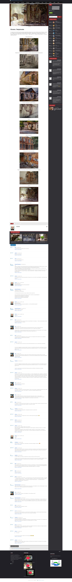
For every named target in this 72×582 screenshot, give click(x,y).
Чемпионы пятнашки (57, 33)
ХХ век (32, 2)
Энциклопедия (37, 2)
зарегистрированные (16, 548)
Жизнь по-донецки (57, 27)
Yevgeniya (16, 360)
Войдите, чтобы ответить (18, 249)
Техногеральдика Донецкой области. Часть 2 (58, 23)
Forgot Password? (53, 14)
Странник (16, 517)
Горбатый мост (57, 56)
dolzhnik (16, 447)
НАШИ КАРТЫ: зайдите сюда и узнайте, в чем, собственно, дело (57, 109)
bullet (15, 470)
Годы (42, 2)
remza (15, 258)
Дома (54, 2)
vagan (15, 505)
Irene (15, 326)
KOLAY (16, 476)
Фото (46, 2)
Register (49, 14)
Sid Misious (16, 442)
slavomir (16, 425)
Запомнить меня (52, 10)
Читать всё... (54, 88)
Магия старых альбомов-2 (58, 43)
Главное (56, 21)
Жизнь (14, 2)
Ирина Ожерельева (17, 223)
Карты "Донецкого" (56, 107)
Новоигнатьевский (17, 484)
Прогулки (22, 2)
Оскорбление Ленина (57, 38)
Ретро (18, 2)
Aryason (16, 372)
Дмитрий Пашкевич (18, 264)
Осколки (50, 2)
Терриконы (27, 2)
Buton (15, 319)
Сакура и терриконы (57, 28)
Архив (58, 2)
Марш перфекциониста (58, 48)
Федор (16, 524)
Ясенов (16, 282)
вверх (60, 551)
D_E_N (16, 510)
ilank (15, 247)
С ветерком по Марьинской (57, 54)
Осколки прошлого (57, 42)
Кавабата (16, 455)
